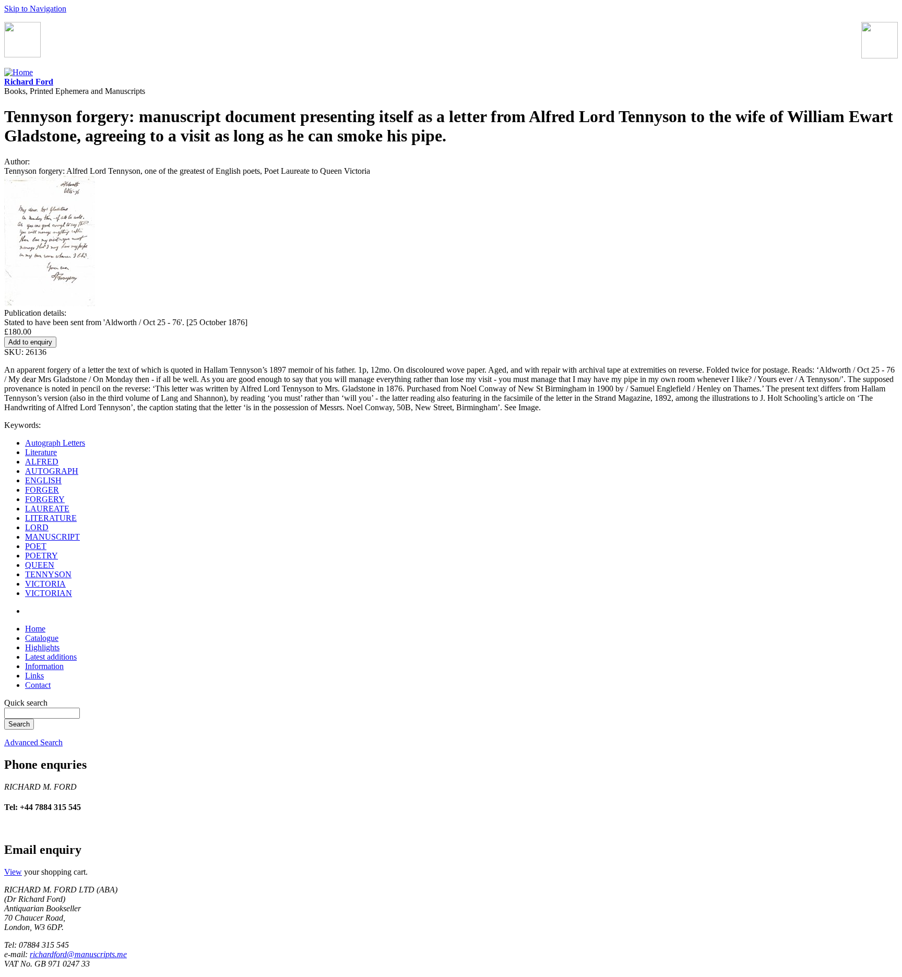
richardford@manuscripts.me (78, 954)
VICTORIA (45, 583)
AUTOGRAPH (51, 471)
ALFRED (41, 461)
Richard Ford (28, 81)
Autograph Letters (55, 442)
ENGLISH (43, 480)
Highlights (42, 647)
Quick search (26, 702)
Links (34, 675)
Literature (41, 452)
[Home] (18, 72)
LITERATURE (51, 518)
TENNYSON (48, 574)
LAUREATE (47, 508)
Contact (38, 685)
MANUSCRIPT (52, 536)
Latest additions (51, 656)
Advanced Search (33, 742)
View (13, 871)
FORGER (42, 489)
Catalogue (41, 638)
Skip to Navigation (35, 8)
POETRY (41, 555)
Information (44, 666)
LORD (37, 527)
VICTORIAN (48, 593)
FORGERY (45, 499)
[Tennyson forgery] (49, 303)
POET (35, 546)
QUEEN (39, 565)
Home (35, 628)
